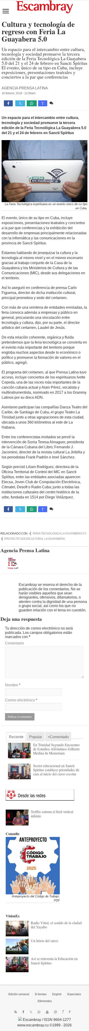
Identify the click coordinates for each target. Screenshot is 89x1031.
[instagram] (55, 1012)
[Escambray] (44, 6)
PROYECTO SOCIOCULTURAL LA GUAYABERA (34, 538)
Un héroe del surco (44, 940)
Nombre (12, 685)
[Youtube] (47, 1012)
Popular (35, 737)
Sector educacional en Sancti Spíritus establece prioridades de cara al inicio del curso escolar (56, 769)
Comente (61, 103)
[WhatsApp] (39, 1012)
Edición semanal (18, 994)
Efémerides (45, 1001)
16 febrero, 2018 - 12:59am (18, 93)
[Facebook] (23, 1012)
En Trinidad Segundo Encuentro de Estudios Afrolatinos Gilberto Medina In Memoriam (56, 748)
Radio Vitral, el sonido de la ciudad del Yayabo (56, 924)
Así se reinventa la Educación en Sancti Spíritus (54, 960)
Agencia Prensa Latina (25, 88)
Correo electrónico (21, 700)
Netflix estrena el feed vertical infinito (52, 813)
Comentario (14, 643)
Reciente (16, 737)
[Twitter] (31, 1012)
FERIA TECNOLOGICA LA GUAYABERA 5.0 (59, 533)
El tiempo (41, 994)
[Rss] (15, 1012)
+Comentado (58, 737)
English (57, 994)
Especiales (74, 994)
